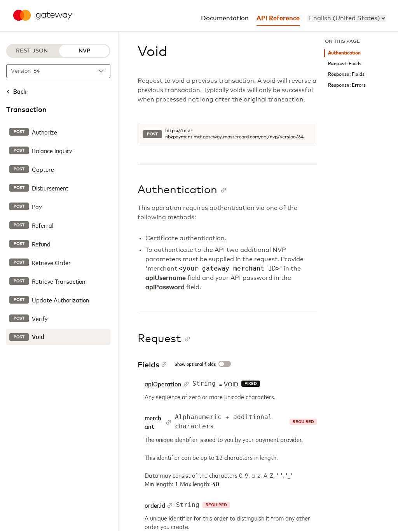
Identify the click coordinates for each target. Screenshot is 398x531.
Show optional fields (195, 364)
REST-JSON (32, 51)
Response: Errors (347, 85)
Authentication (344, 53)
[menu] (346, 18)
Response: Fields (346, 74)
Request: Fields (344, 63)
